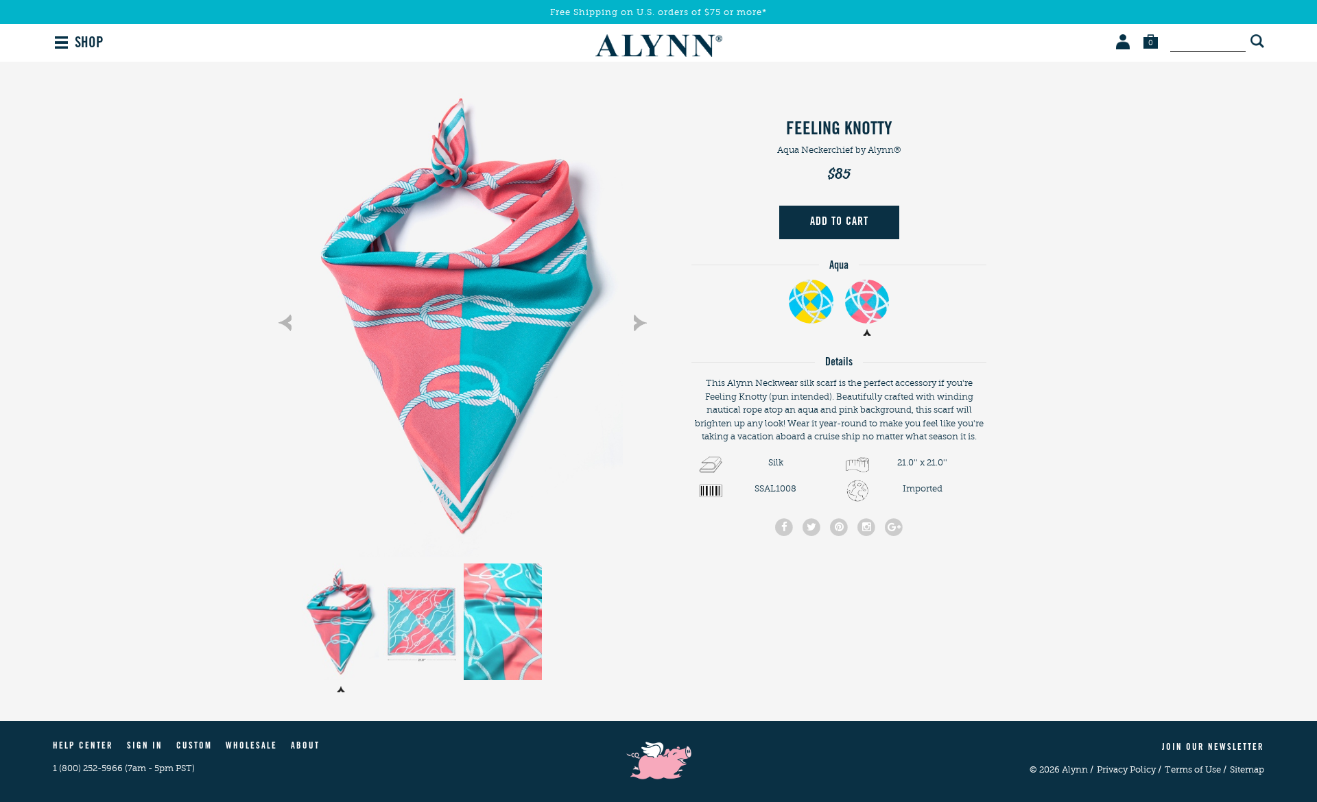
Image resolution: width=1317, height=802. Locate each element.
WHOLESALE (251, 746)
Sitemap (1247, 769)
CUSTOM (194, 746)
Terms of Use (1195, 769)
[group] (462, 316)
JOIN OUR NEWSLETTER (1213, 748)
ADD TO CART (839, 222)
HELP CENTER (83, 746)
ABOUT (305, 746)
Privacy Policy (1129, 769)
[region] (462, 316)
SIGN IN (145, 746)
